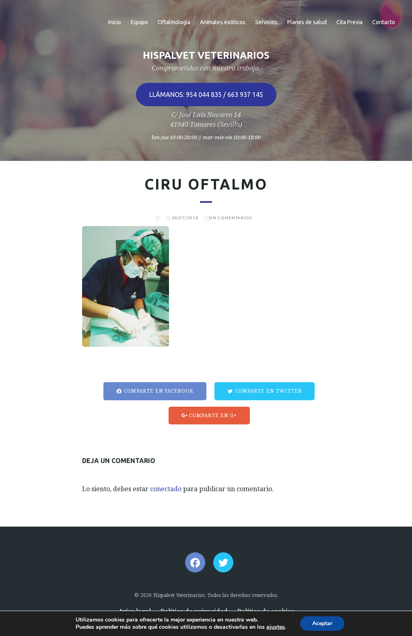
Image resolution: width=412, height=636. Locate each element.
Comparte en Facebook (158, 391)
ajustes (275, 627)
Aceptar (322, 623)
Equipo (139, 22)
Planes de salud (307, 22)
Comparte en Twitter (267, 391)
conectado (165, 489)
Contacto (383, 22)
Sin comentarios (230, 218)
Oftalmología (174, 22)
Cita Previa (349, 22)
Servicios (266, 22)
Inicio (114, 22)
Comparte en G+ (212, 415)
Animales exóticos (222, 22)
